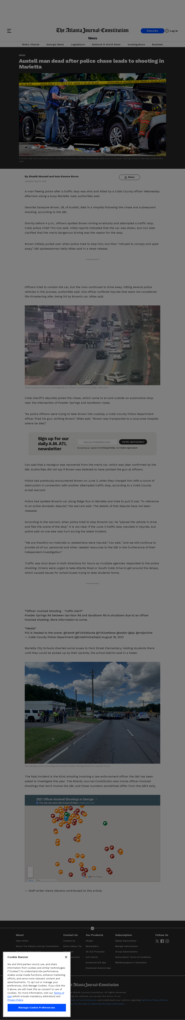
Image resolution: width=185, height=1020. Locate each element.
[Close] (66, 957)
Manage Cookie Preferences (36, 1007)
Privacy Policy (15, 1000)
